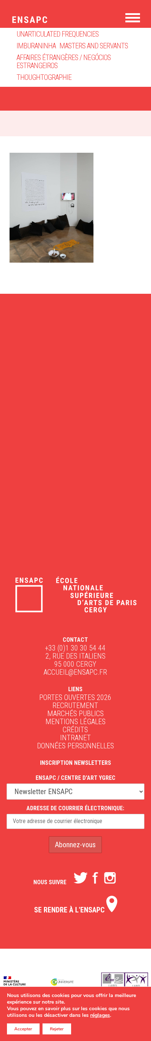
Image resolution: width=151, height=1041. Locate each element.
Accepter (23, 1029)
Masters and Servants (93, 46)
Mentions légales (75, 721)
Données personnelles (75, 745)
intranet (75, 737)
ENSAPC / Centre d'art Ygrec (75, 777)
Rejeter (57, 1029)
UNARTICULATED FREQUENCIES (57, 34)
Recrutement (75, 705)
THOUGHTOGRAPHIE (43, 77)
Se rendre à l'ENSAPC (70, 909)
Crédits (75, 729)
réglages (100, 1015)
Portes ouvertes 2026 (75, 697)
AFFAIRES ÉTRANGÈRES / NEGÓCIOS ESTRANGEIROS (63, 61)
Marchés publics (75, 713)
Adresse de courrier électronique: (75, 808)
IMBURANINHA (36, 46)
